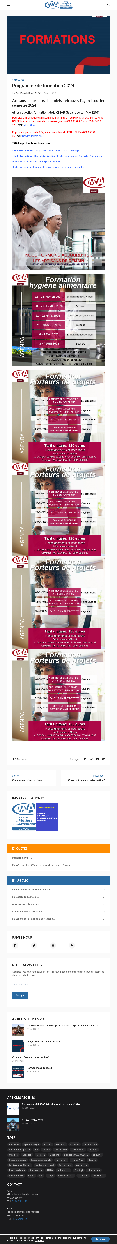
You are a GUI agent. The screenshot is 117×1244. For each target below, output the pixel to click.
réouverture (94, 1170)
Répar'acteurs (16, 1175)
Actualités (18, 80)
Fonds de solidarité (41, 1160)
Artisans (74, 1144)
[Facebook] (85, 759)
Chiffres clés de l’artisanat (27, 911)
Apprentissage (31, 1144)
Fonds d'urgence (17, 1160)
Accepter (100, 1239)
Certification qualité (19, 1149)
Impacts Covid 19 (22, 857)
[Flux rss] (72, 945)
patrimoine (81, 1165)
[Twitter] (91, 759)
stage (50, 1175)
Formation (61, 1160)
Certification (90, 1144)
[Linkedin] (97, 759)
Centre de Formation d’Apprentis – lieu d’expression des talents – (62, 1025)
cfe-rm (46, 1149)
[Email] (103, 759)
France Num (77, 1160)
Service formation (32, 136)
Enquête (97, 1155)
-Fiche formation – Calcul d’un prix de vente (36, 161)
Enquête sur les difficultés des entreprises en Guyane (41, 865)
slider (31, 1175)
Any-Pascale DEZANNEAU (28, 93)
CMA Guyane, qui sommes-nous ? (31, 889)
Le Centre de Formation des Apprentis (33, 918)
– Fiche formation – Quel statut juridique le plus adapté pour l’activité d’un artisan (57, 155)
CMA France (61, 1149)
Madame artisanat (44, 1165)
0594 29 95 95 (19, 1219)
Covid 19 (13, 1155)
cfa (36, 1149)
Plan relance (36, 1170)
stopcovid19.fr (65, 1175)
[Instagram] (53, 945)
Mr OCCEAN (29, 125)
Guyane (92, 1160)
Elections (54, 1155)
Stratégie (83, 1175)
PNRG (50, 1170)
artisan (47, 1144)
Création (27, 1155)
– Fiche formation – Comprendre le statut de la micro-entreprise (47, 150)
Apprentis (14, 1144)
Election (40, 1155)
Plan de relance (17, 1170)
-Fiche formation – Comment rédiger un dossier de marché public (48, 166)
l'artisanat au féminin (20, 1165)
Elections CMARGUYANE (76, 1155)
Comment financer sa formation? (30, 1057)
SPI (41, 1175)
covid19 (93, 1149)
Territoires (98, 1175)
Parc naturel (65, 1165)
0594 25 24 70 (19, 1201)
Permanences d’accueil (39, 1067)
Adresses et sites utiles (25, 904)
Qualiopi (78, 1170)
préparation (64, 1170)
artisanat (60, 1144)
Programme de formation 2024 (44, 1041)
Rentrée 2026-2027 (32, 1119)
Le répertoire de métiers (25, 897)
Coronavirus (78, 1149)
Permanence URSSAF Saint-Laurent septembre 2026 (51, 1104)
